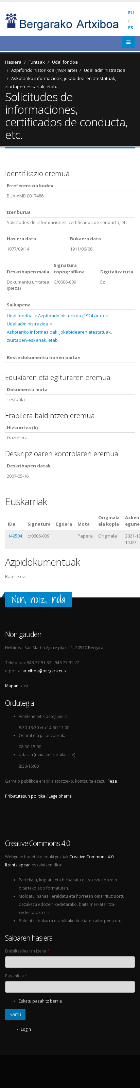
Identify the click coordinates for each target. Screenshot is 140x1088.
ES (130, 28)
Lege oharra (60, 796)
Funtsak (37, 62)
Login (26, 1029)
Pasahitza (16, 975)
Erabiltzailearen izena (27, 951)
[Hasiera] (66, 21)
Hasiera (13, 62)
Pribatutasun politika (25, 796)
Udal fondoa (65, 62)
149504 (15, 536)
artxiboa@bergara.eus (44, 670)
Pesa (112, 781)
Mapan (11, 685)
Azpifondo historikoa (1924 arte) (44, 70)
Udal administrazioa (104, 70)
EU (131, 13)
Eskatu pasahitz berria (40, 1001)
